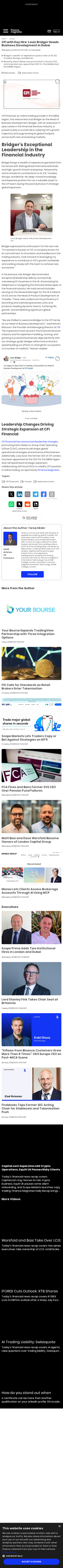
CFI (58, 327)
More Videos (11, 1199)
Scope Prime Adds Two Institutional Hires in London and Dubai (28, 950)
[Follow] (19, 506)
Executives (12, 39)
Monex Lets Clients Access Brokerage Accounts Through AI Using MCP (30, 891)
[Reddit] (27, 504)
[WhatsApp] (11, 504)
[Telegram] (35, 494)
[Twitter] (11, 494)
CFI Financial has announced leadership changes (30, 441)
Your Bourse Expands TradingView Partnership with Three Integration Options (28, 633)
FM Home (4, 39)
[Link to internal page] (10, 538)
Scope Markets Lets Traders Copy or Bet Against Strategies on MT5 (29, 738)
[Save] (35, 505)
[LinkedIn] (19, 494)
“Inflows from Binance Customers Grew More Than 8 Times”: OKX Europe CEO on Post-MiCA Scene (31, 1053)
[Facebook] (44, 494)
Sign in (56, 31)
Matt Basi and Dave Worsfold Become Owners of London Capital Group (30, 840)
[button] (31, 1555)
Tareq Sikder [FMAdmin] (36, 50)
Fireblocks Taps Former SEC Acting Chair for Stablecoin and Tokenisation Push (30, 1108)
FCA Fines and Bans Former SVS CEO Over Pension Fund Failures (29, 789)
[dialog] (31, 1545)
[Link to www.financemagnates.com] (31, 608)
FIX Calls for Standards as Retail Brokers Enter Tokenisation (26, 686)
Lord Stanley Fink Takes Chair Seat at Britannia (30, 1001)
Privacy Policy (9, 1552)
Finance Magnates (48, 470)
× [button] (59, 1526)
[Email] (27, 494)
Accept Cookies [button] (31, 1561)
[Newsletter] (49, 31)
